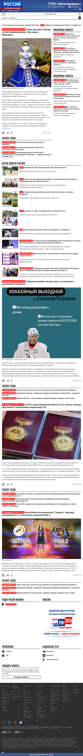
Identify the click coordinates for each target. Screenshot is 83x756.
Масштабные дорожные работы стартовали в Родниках (65, 63)
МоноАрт (53, 703)
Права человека (5, 707)
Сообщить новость (21, 677)
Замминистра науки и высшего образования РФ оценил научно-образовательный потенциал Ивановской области (49, 269)
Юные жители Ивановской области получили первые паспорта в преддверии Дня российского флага (48, 180)
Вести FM (65, 692)
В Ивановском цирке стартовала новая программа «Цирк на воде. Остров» (66, 82)
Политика (26, 700)
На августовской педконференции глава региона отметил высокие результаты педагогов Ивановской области (49, 242)
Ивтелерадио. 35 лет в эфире (28, 716)
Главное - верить (55, 689)
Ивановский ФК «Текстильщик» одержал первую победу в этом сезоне (46, 398)
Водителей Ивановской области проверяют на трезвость (46, 230)
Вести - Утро (16, 694)
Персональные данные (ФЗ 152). (26, 747)
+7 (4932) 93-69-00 (57, 7)
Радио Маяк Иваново (65, 699)
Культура (4, 704)
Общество (26, 692)
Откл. (51, 754)
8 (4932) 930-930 (23, 25)
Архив (52, 712)
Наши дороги (6, 694)
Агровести (5, 710)
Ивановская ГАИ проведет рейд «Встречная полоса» (45, 167)
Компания (76, 692)
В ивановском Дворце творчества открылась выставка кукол (23, 148)
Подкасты (65, 689)
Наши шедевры (54, 692)
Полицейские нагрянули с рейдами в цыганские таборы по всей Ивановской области (66, 50)
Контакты (76, 689)
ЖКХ (25, 694)
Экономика (5, 701)
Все (3, 689)
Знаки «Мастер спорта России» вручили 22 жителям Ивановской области (46, 390)
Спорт (25, 705)
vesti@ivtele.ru (76, 7)
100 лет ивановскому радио (27, 711)
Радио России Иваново (66, 695)
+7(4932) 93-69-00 (57, 743)
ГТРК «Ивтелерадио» (64, 4)
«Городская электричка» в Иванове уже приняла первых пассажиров (66, 109)
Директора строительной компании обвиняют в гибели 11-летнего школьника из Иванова (66, 37)
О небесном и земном (54, 708)
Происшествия (28, 697)
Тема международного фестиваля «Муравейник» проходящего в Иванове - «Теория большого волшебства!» (26, 155)
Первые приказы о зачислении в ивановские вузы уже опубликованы (66, 96)
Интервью (5, 692)
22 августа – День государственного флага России (44, 211)
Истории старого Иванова (55, 699)
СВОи (51, 705)
